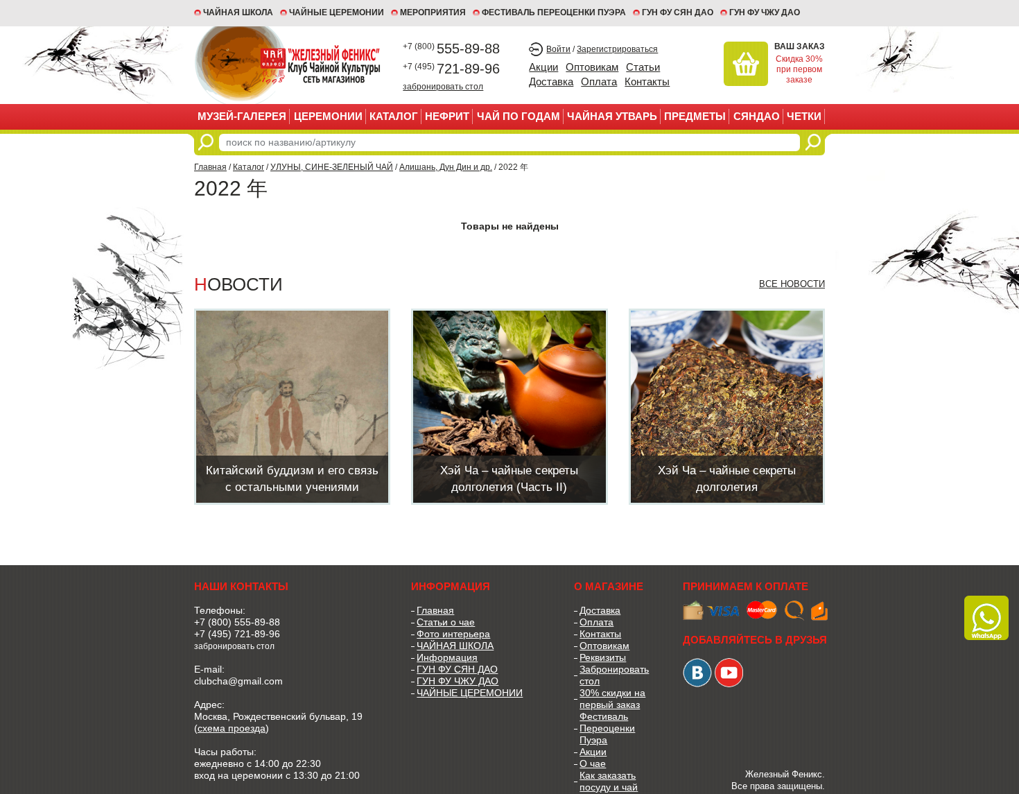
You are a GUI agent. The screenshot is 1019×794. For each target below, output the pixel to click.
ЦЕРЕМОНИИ (328, 116)
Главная (210, 167)
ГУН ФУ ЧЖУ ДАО (764, 12)
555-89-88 (451, 48)
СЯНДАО (756, 116)
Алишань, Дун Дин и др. (445, 167)
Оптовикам (592, 67)
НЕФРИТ (447, 116)
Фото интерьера (453, 633)
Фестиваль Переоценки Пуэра (607, 728)
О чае (593, 763)
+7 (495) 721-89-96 (237, 633)
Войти (558, 49)
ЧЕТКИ (804, 116)
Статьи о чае (446, 622)
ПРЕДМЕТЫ (695, 116)
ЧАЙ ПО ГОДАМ (518, 116)
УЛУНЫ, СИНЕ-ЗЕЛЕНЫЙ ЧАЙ (331, 167)
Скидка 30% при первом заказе (799, 69)
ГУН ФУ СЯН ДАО (677, 12)
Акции (543, 67)
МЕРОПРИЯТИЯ (433, 12)
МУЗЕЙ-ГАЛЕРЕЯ (242, 116)
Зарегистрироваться (617, 49)
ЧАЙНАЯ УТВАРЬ (612, 116)
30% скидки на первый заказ (612, 698)
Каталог (393, 116)
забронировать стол (443, 86)
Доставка (551, 81)
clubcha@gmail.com (238, 681)
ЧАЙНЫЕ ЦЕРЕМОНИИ (336, 12)
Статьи (643, 67)
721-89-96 (451, 68)
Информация (447, 657)
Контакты (647, 81)
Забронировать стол (614, 675)
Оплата (599, 81)
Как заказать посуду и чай (609, 781)
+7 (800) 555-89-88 (237, 622)
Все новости (792, 284)
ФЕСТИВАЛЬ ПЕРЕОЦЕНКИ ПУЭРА (554, 12)
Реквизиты (603, 657)
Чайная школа (238, 12)
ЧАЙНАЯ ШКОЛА (455, 645)
